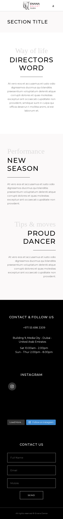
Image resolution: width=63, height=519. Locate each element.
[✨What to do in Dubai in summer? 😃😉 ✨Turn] (31, 407)
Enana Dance (41, 513)
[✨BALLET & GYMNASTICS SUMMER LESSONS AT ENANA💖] (31, 416)
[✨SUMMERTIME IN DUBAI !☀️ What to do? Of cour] (31, 403)
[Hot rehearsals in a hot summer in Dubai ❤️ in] (31, 395)
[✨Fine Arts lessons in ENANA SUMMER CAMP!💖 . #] (31, 399)
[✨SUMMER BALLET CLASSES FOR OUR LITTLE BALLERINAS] (31, 411)
